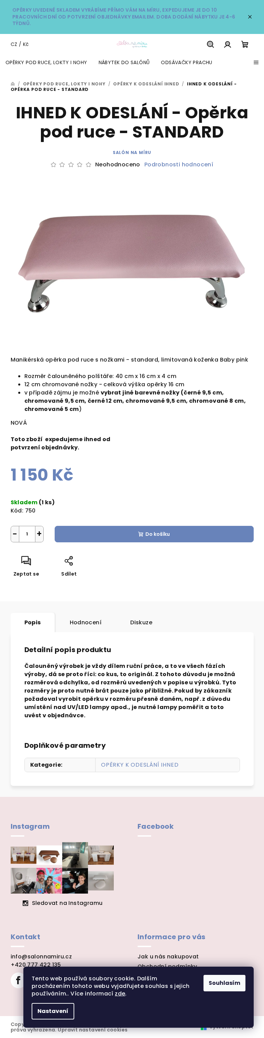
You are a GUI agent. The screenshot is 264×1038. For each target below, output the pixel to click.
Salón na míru (132, 152)
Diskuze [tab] (141, 622)
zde (120, 994)
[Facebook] (18, 980)
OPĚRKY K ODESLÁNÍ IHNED (139, 765)
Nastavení (52, 1011)
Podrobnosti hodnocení (178, 164)
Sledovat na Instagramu (67, 903)
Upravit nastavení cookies (93, 1029)
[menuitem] (46, 62)
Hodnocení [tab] (86, 622)
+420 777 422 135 (36, 965)
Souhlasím (224, 983)
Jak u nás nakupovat (168, 956)
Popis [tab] (32, 622)
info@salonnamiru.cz (41, 956)
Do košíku (157, 534)
